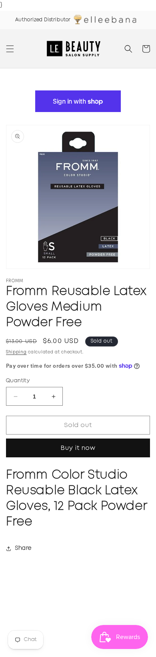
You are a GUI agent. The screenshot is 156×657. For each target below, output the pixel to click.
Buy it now (78, 448)
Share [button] (23, 548)
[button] (10, 49)
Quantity (18, 381)
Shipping (16, 352)
